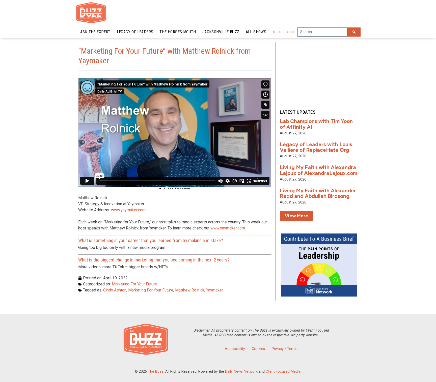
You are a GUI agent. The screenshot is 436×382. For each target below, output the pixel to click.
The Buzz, (156, 371)
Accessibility (235, 349)
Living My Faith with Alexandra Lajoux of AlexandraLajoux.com (318, 170)
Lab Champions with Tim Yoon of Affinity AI (316, 124)
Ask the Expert (95, 32)
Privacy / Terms (284, 349)
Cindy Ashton (114, 290)
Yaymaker (214, 290)
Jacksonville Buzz (220, 32)
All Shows (256, 32)
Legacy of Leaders (135, 32)
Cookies (258, 349)
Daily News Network (241, 371)
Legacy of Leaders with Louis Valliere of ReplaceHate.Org (316, 147)
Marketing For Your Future (134, 284)
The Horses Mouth (177, 32)
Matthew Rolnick (189, 290)
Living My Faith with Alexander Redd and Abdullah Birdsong (318, 193)
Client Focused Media (283, 371)
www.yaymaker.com (128, 210)
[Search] (354, 32)
